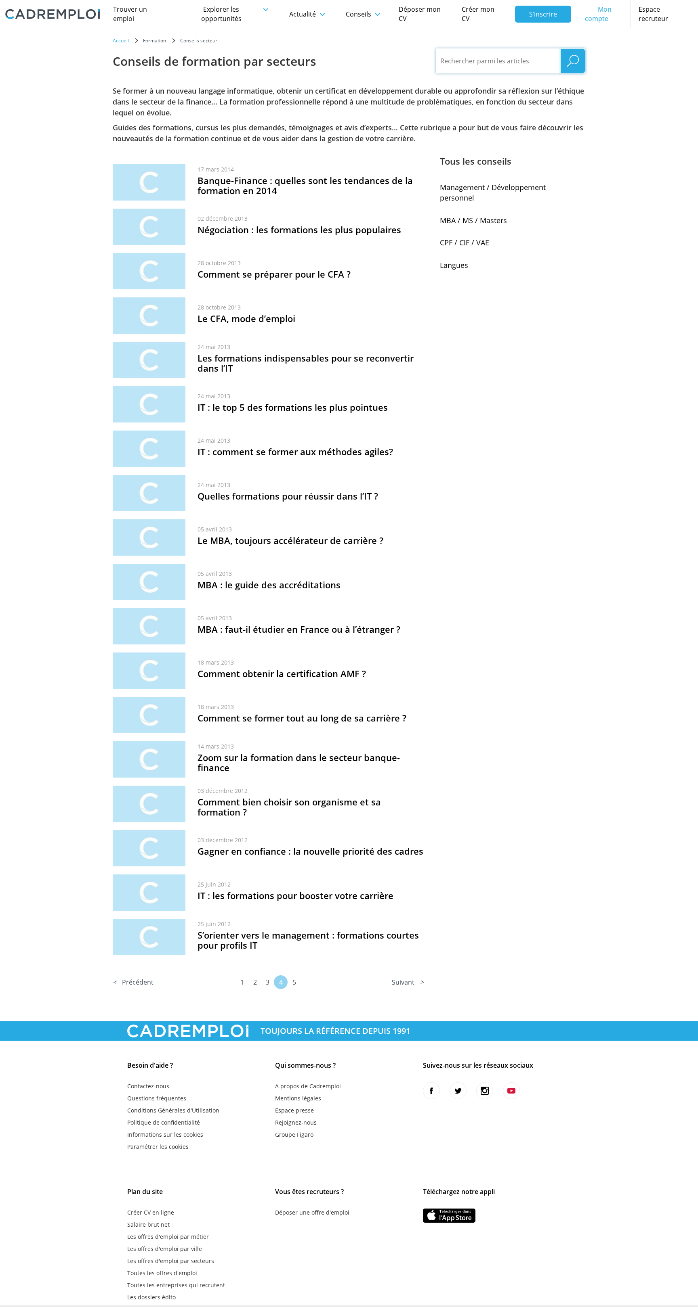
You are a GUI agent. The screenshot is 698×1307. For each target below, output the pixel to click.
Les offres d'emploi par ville (164, 1249)
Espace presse (294, 1110)
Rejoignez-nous (296, 1122)
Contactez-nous (148, 1086)
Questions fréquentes (156, 1098)
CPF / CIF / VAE (464, 242)
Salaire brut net (148, 1224)
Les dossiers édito (151, 1297)
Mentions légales (298, 1098)
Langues (454, 265)
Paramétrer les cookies (158, 1146)
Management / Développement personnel (493, 192)
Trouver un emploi (130, 14)
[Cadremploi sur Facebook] (431, 1090)
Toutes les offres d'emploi (162, 1273)
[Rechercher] (573, 61)
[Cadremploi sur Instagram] (484, 1090)
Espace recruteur (653, 14)
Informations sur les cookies (165, 1134)
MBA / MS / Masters (473, 220)
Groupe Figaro (294, 1134)
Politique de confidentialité (163, 1122)
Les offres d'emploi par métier (168, 1236)
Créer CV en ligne (150, 1212)
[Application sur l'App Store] (449, 1216)
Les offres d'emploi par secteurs (170, 1261)
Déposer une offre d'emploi (312, 1212)
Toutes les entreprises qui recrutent (176, 1285)
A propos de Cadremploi (308, 1086)
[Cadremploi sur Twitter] (458, 1090)
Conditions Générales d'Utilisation (173, 1110)
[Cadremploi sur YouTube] (511, 1090)
